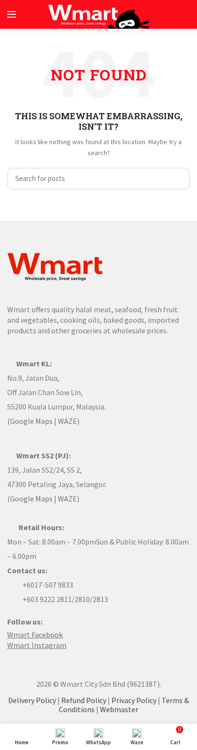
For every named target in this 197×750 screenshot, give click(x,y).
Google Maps (31, 421)
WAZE (67, 421)
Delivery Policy (32, 700)
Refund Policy (83, 700)
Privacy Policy (133, 700)
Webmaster (119, 709)
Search (177, 179)
